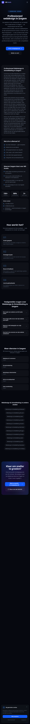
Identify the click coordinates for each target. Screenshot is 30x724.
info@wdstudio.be (9, 206)
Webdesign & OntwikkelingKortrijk (15, 434)
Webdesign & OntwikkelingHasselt (15, 423)
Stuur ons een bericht (16, 489)
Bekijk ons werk (15, 53)
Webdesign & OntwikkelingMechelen (15, 427)
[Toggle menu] (27, 2)
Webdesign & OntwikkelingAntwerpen (15, 409)
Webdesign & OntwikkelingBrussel (15, 413)
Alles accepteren (15, 716)
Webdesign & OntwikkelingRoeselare (15, 445)
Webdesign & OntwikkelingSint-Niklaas (15, 448)
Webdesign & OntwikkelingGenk (15, 441)
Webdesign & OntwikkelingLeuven (15, 420)
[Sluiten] (26, 706)
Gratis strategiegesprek (14, 48)
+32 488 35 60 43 (9, 203)
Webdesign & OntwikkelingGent (15, 416)
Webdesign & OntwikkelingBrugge (15, 430)
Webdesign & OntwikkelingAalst (15, 438)
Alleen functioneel (11, 719)
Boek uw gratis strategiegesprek (14, 484)
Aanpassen (23, 719)
